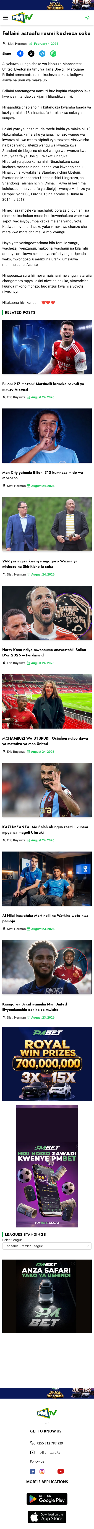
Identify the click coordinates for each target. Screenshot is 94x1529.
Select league (12, 1240)
